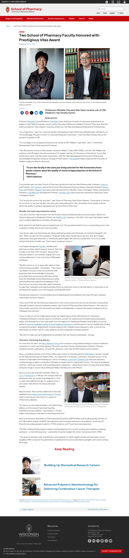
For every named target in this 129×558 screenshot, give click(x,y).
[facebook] (89, 541)
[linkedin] (94, 541)
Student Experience (56, 19)
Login (124, 2)
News (91, 19)
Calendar (118, 1)
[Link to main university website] (29, 537)
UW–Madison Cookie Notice (16, 553)
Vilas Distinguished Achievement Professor (75, 502)
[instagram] (106, 541)
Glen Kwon (54, 121)
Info (98, 13)
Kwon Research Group (51, 343)
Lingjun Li (104, 184)
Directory (112, 2)
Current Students (54, 530)
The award (73, 158)
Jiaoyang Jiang (65, 192)
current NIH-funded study (77, 359)
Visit (105, 13)
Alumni (71, 19)
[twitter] (98, 541)
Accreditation (52, 540)
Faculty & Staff (53, 534)
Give (121, 13)
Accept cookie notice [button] (111, 551)
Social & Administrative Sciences (59, 500)
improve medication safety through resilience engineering (50, 324)
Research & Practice (35, 19)
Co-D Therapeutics (27, 375)
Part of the (29, 544)
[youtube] (110, 541)
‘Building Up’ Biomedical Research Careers (72, 465)
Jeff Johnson (36, 187)
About (81, 19)
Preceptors (52, 537)
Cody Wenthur (33, 192)
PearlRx (42, 246)
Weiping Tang (40, 190)
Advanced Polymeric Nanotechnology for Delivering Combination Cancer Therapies (72, 487)
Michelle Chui (32, 121)
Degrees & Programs (14, 19)
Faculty (28, 500)
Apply (112, 13)
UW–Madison (14, 2)
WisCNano (89, 354)
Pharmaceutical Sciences (39, 500)
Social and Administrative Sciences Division (46, 502)
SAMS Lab (61, 217)
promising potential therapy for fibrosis (45, 394)
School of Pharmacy (26, 9)
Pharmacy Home (106, 1)
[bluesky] (102, 541)
